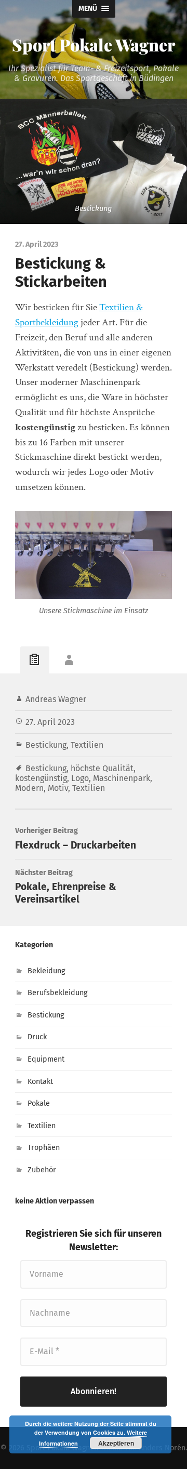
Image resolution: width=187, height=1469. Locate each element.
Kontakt (40, 1081)
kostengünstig (41, 778)
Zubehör (42, 1170)
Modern (29, 788)
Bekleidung (46, 971)
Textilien (87, 745)
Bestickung (45, 745)
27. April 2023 (50, 722)
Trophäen (44, 1147)
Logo (80, 778)
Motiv (58, 788)
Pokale (39, 1103)
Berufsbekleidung (57, 992)
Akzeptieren (116, 1443)
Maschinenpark (121, 778)
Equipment (46, 1059)
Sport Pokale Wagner (93, 44)
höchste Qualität (102, 768)
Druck (37, 1037)
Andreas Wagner (55, 699)
